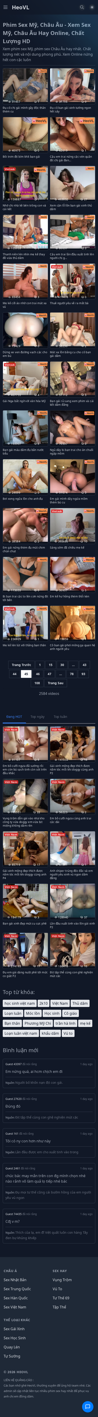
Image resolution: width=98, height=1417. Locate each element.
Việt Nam (60, 1003)
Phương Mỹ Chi (38, 1023)
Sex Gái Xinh (14, 1328)
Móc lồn (33, 1013)
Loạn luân (13, 1013)
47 (49, 674)
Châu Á (10, 1271)
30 (62, 665)
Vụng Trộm (62, 1279)
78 (72, 674)
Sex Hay (60, 1271)
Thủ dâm (80, 1003)
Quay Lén (12, 1347)
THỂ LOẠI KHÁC (17, 1320)
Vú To (57, 1288)
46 (38, 674)
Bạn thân (12, 1023)
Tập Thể (59, 1307)
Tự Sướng (12, 1356)
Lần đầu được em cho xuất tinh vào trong (46, 1152)
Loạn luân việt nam (21, 1033)
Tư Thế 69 (61, 1297)
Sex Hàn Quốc (16, 1297)
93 (83, 674)
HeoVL (20, 7)
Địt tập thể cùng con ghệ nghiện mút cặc (46, 1117)
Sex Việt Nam (15, 1307)
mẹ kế (85, 1023)
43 (84, 665)
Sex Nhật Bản (15, 1279)
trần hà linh (65, 1023)
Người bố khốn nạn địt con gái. (39, 1082)
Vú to (68, 1033)
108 (37, 683)
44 (14, 674)
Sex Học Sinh (15, 1337)
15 (50, 665)
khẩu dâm (50, 1033)
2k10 (43, 1003)
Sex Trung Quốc (17, 1288)
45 (26, 674)
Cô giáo (70, 1013)
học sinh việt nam (20, 1003)
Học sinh (51, 1013)
